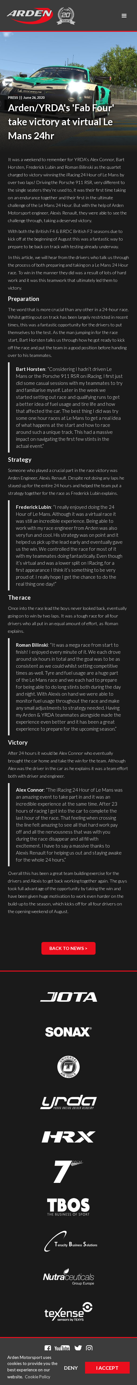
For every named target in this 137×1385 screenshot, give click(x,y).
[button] (124, 16)
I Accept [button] (107, 1368)
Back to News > (68, 948)
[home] (29, 16)
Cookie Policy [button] (37, 1376)
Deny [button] (71, 1368)
